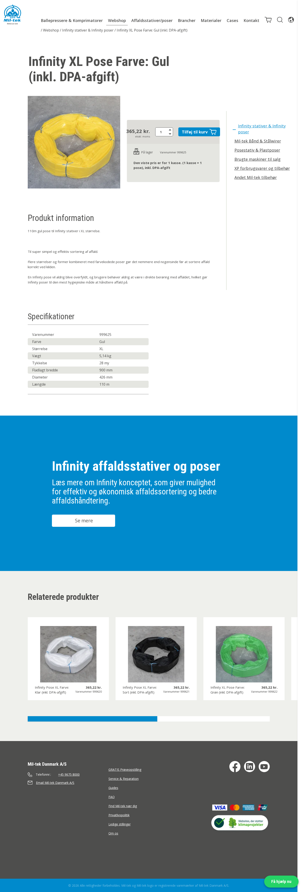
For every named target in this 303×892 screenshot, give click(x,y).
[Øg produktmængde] (171, 129)
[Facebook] (234, 766)
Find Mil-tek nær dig (122, 806)
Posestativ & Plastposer (257, 150)
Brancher (186, 20)
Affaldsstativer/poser (152, 20)
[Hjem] (12, 14)
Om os (113, 833)
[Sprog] (291, 20)
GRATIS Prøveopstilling (124, 769)
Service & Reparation (123, 779)
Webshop (117, 20)
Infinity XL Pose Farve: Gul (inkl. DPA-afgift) (152, 30)
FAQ (111, 797)
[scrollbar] (300, 446)
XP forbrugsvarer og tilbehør (262, 168)
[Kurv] (268, 20)
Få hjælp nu (281, 881)
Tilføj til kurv (195, 132)
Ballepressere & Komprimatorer (72, 20)
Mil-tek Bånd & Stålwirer (257, 141)
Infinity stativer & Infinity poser (88, 30)
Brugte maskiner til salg (257, 159)
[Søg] (280, 20)
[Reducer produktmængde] (171, 134)
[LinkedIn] (249, 766)
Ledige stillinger (119, 824)
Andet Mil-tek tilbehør (255, 177)
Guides (113, 788)
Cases (232, 20)
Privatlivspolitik (119, 815)
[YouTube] (264, 766)
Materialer (211, 20)
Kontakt (251, 20)
